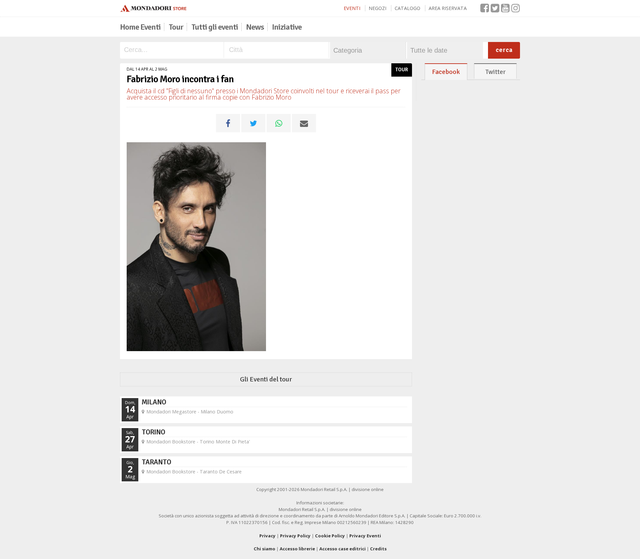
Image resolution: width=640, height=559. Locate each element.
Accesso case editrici (342, 549)
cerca (504, 50)
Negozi (377, 8)
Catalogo (407, 8)
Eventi (352, 8)
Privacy (267, 536)
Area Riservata (448, 8)
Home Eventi (140, 27)
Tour (176, 27)
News (255, 27)
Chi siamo (264, 549)
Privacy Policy (295, 536)
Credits (378, 549)
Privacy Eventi (365, 536)
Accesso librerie (297, 549)
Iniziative (287, 27)
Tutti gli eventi (214, 27)
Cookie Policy (330, 536)
